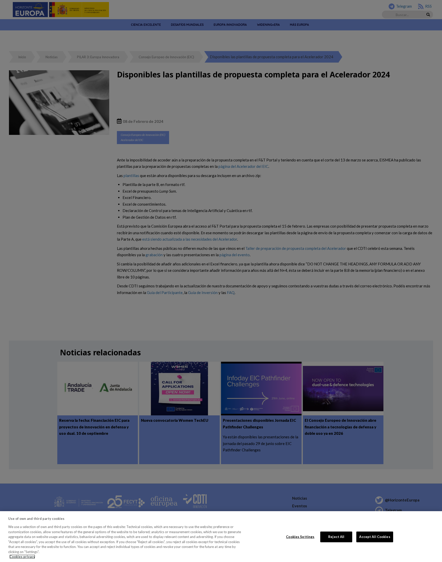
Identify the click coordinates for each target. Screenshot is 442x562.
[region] (221, 536)
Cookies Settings (300, 537)
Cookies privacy (22, 557)
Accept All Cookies (374, 537)
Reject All (336, 537)
